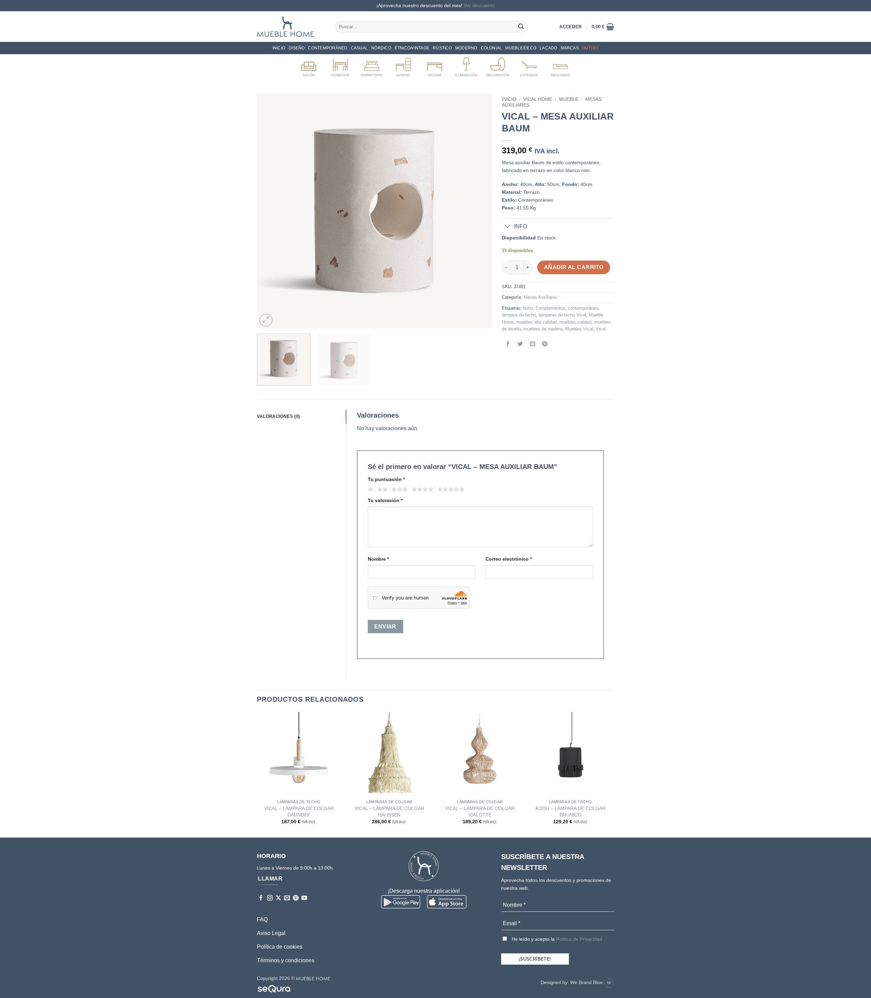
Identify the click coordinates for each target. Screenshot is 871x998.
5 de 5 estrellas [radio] (449, 489)
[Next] (478, 210)
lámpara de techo (519, 314)
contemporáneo (583, 308)
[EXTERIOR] (529, 66)
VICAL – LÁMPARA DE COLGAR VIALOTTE (480, 811)
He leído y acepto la (556, 939)
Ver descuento (479, 5)
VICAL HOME (537, 99)
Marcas (570, 48)
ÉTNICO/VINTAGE (412, 48)
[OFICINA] (434, 66)
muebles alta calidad (536, 322)
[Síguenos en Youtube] (304, 898)
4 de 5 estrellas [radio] (421, 489)
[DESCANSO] (560, 66)
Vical (601, 328)
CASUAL (359, 48)
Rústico (442, 48)
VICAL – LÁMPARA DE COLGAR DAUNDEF (299, 811)
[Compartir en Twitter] (520, 344)
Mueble (568, 99)
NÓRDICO (381, 48)
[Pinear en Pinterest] (544, 344)
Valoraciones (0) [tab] (278, 416)
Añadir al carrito (574, 267)
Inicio (279, 48)
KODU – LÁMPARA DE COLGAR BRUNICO (571, 811)
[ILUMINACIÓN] (466, 66)
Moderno (466, 48)
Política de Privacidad (579, 939)
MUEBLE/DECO (520, 48)
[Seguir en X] (278, 898)
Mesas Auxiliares (540, 297)
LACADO (548, 48)
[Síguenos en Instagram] (270, 898)
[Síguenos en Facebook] (261, 898)
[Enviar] (521, 26)
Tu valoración (385, 500)
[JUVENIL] (403, 66)
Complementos (550, 308)
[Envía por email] (532, 344)
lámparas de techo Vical (562, 314)
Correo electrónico (509, 559)
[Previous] (270, 210)
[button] (603, 26)
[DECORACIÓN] (497, 66)
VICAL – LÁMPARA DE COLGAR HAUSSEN (389, 811)
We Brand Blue (587, 982)
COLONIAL (491, 48)
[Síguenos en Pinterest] (296, 898)
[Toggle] (508, 226)
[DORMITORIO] (371, 66)
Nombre (378, 559)
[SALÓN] (309, 66)
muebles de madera (543, 328)
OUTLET (590, 48)
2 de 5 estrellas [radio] (381, 489)
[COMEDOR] (340, 66)
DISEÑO (297, 48)
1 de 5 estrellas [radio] (369, 489)
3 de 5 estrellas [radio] (399, 489)
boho (528, 308)
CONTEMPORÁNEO (327, 48)
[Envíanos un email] (287, 898)
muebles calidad (575, 322)
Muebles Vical (579, 328)
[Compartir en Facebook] (508, 344)
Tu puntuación (386, 479)
